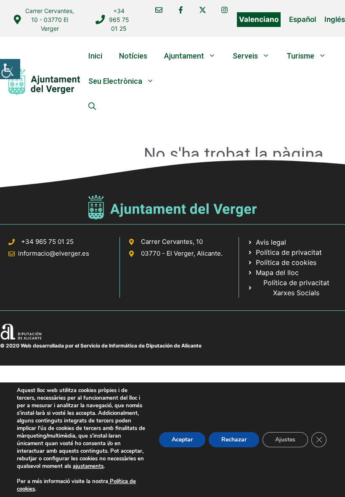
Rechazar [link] (234, 440)
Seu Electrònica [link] (115, 81)
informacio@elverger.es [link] (53, 253)
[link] (10, 69)
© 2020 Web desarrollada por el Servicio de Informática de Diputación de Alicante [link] (101, 345)
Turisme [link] (300, 55)
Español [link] (302, 19)
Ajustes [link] (285, 440)
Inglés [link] (334, 19)
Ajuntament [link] (184, 55)
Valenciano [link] (259, 19)
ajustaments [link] (88, 466)
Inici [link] (95, 55)
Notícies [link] (133, 55)
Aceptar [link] (182, 440)
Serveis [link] (245, 55)
